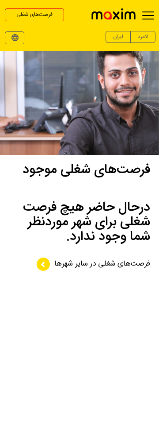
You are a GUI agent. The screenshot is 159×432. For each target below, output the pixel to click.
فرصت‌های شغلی (34, 14)
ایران (118, 36)
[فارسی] (14, 37)
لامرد (143, 36)
